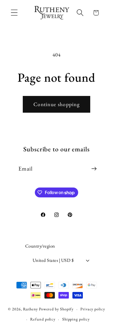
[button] (14, 13)
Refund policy (42, 319)
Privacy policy (92, 309)
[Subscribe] (94, 168)
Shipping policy (76, 319)
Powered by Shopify (56, 309)
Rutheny (30, 309)
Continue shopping (56, 104)
